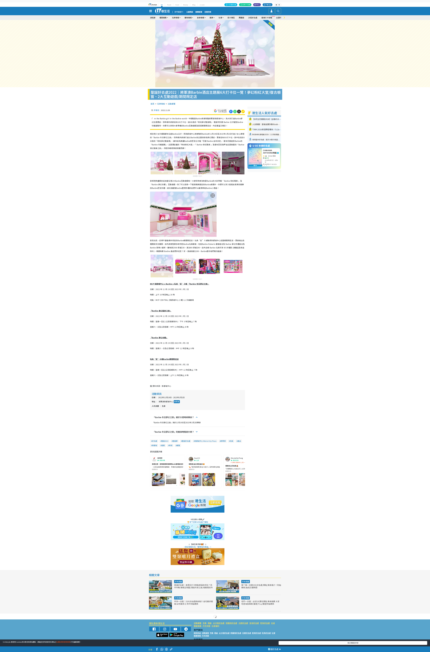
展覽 (178, 445)
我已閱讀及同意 (352, 643)
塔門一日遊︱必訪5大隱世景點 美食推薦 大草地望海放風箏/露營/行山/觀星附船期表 (260, 602)
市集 (204, 623)
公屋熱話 (189, 12)
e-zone (202, 5)
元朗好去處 (243, 623)
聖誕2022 (164, 441)
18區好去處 (252, 17)
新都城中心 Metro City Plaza (205, 441)
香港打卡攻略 (266, 17)
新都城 (154, 445)
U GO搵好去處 (232, 5)
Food (177, 5)
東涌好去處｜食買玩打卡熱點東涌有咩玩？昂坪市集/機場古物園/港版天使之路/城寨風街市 (193, 586)
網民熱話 (197, 633)
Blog (193, 5)
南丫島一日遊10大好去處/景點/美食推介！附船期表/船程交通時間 (261, 586)
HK (162, 5)
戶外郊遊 (178, 581)
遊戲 (163, 445)
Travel (169, 5)
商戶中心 (257, 5)
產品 (239, 441)
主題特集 (279, 17)
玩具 (231, 441)
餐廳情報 (197, 625)
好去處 (154, 441)
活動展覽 (171, 103)
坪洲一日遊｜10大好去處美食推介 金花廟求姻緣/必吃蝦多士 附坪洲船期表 (193, 602)
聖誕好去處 (186, 441)
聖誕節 (175, 441)
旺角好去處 (265, 623)
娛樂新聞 (198, 12)
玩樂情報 (161, 103)
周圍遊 (241, 17)
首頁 (152, 103)
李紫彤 (156, 110)
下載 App (268, 5)
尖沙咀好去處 (218, 623)
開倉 (210, 623)
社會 (273, 623)
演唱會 (152, 17)
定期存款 (207, 12)
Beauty (185, 5)
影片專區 (231, 17)
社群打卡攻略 (246, 5)
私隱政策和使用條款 (63, 642)
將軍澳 (176, 401)
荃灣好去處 (254, 623)
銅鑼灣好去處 (231, 623)
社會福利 (215, 625)
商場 (170, 445)
